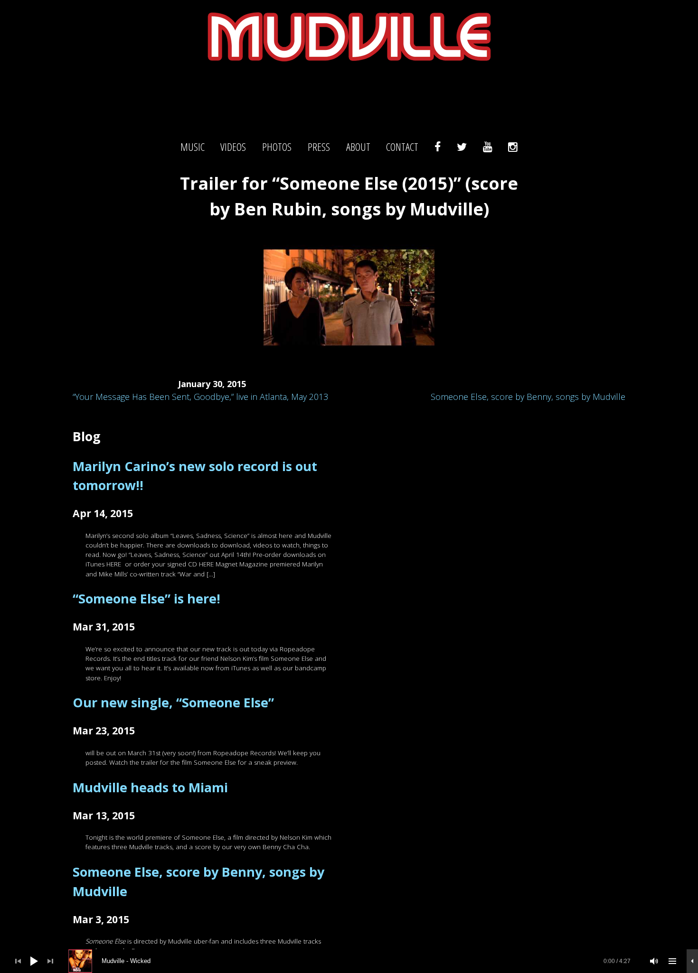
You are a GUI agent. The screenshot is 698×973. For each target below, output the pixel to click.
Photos (277, 147)
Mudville (349, 97)
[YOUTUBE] (487, 147)
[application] (349, 961)
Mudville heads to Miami (150, 787)
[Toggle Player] (692, 961)
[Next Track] (50, 961)
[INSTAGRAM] (513, 147)
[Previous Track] (18, 961)
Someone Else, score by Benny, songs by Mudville (528, 396)
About (358, 147)
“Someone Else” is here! (146, 598)
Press (319, 147)
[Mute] (654, 961)
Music (192, 147)
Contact (402, 147)
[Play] (34, 961)
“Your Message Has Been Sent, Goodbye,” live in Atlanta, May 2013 (200, 396)
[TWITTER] (462, 147)
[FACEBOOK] (437, 147)
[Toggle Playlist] (672, 961)
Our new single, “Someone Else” (173, 702)
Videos (233, 147)
